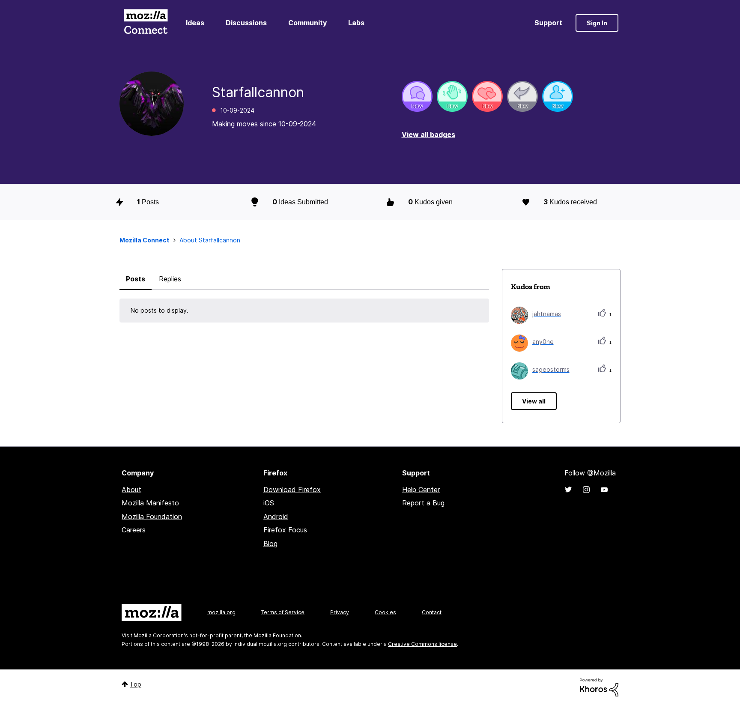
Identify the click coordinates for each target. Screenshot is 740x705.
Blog (270, 543)
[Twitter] (568, 489)
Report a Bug (423, 503)
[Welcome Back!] (452, 96)
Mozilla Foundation (152, 516)
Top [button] (135, 684)
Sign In (597, 23)
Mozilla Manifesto (150, 503)
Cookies (385, 612)
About (131, 489)
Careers (134, 530)
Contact (432, 612)
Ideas (195, 22)
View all (534, 401)
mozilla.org (221, 612)
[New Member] (557, 96)
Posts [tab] (135, 279)
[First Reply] (522, 96)
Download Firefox (292, 489)
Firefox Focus (285, 530)
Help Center (421, 489)
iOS (268, 503)
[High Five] (487, 96)
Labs (356, 22)
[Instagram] (586, 489)
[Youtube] (604, 489)
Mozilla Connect (146, 23)
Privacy (339, 612)
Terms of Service (282, 612)
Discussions (246, 22)
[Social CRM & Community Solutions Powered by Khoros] (599, 686)
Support (548, 22)
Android (275, 516)
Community (307, 22)
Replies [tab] (170, 279)
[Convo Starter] (417, 96)
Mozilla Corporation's (161, 635)
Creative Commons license (422, 644)
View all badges (428, 134)
